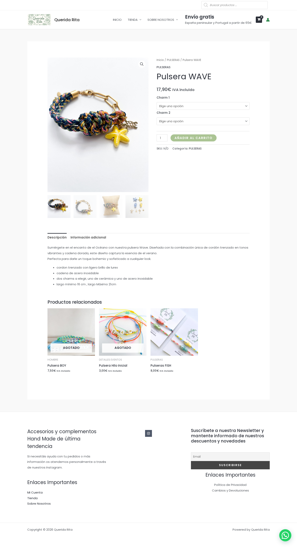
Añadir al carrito (194, 138)
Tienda (32, 498)
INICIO (117, 20)
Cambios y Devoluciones (230, 490)
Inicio (160, 60)
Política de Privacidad (230, 485)
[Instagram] (148, 433)
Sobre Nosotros (39, 503)
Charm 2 (163, 113)
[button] (141, 64)
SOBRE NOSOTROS (160, 20)
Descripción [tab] (57, 237)
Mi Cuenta (35, 492)
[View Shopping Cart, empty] (259, 20)
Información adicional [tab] (88, 237)
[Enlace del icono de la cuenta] (268, 20)
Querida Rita (67, 20)
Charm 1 (163, 97)
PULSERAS (173, 60)
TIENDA (133, 20)
